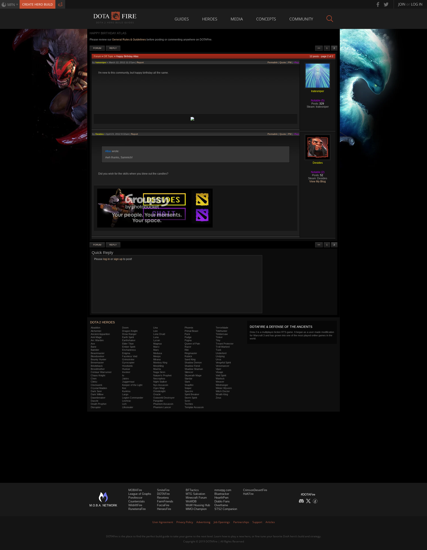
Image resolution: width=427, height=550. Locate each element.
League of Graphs (139, 494)
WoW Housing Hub (198, 505)
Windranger (222, 385)
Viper (218, 369)
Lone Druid (159, 334)
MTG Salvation (195, 494)
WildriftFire (135, 505)
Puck (187, 334)
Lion (155, 331)
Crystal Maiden (99, 388)
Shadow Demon (193, 362)
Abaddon (95, 327)
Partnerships (241, 522)
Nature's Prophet (162, 375)
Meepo (157, 356)
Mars (156, 350)
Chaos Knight (98, 375)
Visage (219, 372)
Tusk (218, 350)
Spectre (189, 391)
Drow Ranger (129, 334)
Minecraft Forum (196, 497)
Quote (283, 62)
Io (123, 375)
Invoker (126, 372)
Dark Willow (97, 394)
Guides (182, 19)
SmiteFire (163, 490)
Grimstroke (128, 359)
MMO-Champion (196, 509)
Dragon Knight (129, 331)
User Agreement (162, 522)
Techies (189, 404)
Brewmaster (97, 362)
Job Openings (222, 522)
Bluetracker (221, 494)
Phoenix (189, 327)
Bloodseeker (97, 356)
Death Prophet (98, 404)
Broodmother (98, 369)
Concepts (266, 19)
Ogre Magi (159, 388)
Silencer (189, 372)
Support (257, 522)
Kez (124, 388)
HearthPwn (221, 497)
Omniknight (159, 391)
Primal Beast (191, 331)
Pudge (188, 337)
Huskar (126, 369)
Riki (187, 350)
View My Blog (317, 181)
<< (319, 48)
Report (140, 62)
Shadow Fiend (192, 366)
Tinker (219, 337)
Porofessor (135, 497)
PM (289, 62)
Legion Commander (132, 397)
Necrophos (159, 378)
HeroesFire (164, 509)
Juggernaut (128, 381)
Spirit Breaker (192, 394)
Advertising (203, 522)
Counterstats (136, 501)
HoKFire (248, 494)
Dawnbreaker (98, 397)
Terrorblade (222, 327)
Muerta (157, 369)
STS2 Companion (225, 509)
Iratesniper (100, 62)
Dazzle (94, 400)
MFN (11, 4)
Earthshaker (128, 340)
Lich (124, 404)
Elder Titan (128, 343)
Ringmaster (191, 353)
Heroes (209, 19)
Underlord (221, 353)
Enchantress (129, 350)
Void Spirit (221, 375)
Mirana (157, 359)
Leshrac (126, 400)
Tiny (218, 340)
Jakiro (125, 378)
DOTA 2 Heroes (102, 322)
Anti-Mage (96, 337)
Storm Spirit (191, 397)
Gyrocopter (128, 362)
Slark (187, 381)
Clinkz (94, 381)
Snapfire (189, 385)
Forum (97, 48)
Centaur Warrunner (101, 372)
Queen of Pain (192, 343)
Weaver (220, 381)
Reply (113, 48)
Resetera (163, 497)
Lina (155, 327)
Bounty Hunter (98, 359)
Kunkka (126, 391)
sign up (118, 259)
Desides (99, 134)
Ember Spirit (128, 346)
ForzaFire (163, 505)
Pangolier (158, 400)
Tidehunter (221, 331)
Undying (220, 356)
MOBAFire (135, 490)
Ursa (218, 359)
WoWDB (191, 501)
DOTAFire (163, 494)
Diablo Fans (222, 501)
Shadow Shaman (194, 369)
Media (237, 19)
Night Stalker (160, 381)
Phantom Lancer (162, 407)
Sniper (188, 388)
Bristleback (97, 366)
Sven (187, 400)
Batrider (95, 350)
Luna (156, 337)
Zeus (218, 397)
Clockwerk (96, 385)
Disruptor (96, 407)
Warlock (220, 378)
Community (301, 19)
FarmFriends (165, 501)
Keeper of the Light (132, 385)
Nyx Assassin (160, 385)
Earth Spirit (128, 337)
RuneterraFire (137, 509)
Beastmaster (98, 353)
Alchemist (96, 331)
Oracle (157, 394)
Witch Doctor (223, 391)
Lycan (156, 340)
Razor (188, 346)
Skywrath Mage (193, 375)
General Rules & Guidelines (129, 39)
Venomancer (222, 366)
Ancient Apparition (100, 334)
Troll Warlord (223, 346)
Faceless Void (129, 356)
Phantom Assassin (163, 404)
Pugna (188, 340)
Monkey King (160, 362)
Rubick (188, 356)
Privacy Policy (184, 522)
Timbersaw (222, 334)
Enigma (126, 353)
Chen (94, 378)
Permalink (273, 62)
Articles (270, 522)
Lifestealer (127, 407)
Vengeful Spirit (223, 362)
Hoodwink (127, 366)
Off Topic (108, 56)
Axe (93, 343)
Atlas (108, 151)
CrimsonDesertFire (255, 490)
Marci (156, 346)
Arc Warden (97, 340)
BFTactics (192, 490)
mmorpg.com (222, 490)
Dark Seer (96, 391)
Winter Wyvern (224, 388)
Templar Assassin (194, 407)
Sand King (190, 359)
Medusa (157, 353)
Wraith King (222, 394)
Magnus (157, 343)
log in (106, 259)
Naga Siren (159, 372)
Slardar (188, 378)
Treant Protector (225, 343)
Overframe (221, 505)
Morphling (158, 366)
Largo (125, 394)
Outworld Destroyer (164, 397)
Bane (93, 346)
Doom (125, 327)
